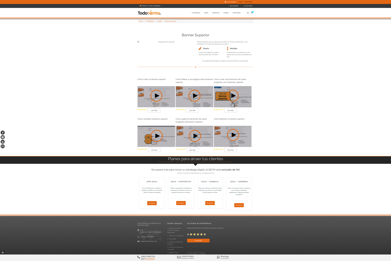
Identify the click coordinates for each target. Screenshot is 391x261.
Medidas (233, 48)
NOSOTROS (237, 13)
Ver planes (152, 203)
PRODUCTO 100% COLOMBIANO (151, 6)
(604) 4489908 (234, 6)
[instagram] (3, 137)
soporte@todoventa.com (149, 241)
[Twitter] (194, 254)
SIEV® (206, 13)
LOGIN (240, 2)
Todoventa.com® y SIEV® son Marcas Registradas (174, 230)
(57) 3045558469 (149, 259)
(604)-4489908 (151, 258)
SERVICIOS (215, 13)
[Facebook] (3, 133)
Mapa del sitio (173, 252)
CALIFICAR (198, 240)
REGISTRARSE (248, 2)
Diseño (206, 48)
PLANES (226, 13)
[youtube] (3, 142)
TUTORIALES (196, 13)
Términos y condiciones (176, 236)
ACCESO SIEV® (248, 6)
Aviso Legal (172, 239)
